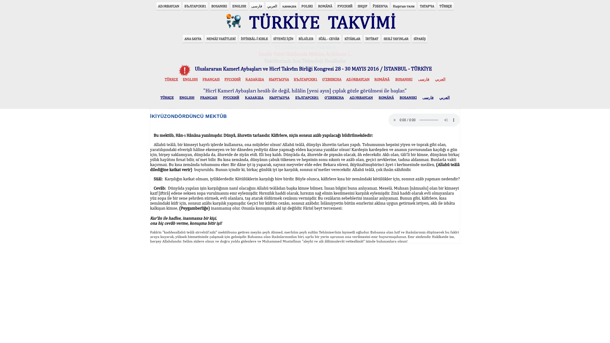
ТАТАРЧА (427, 6)
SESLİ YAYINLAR (396, 39)
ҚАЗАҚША (254, 79)
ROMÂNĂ (325, 6)
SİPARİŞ (420, 39)
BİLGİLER (306, 39)
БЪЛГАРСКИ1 (195, 6)
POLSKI (307, 6)
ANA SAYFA (192, 39)
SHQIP (362, 6)
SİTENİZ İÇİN (283, 39)
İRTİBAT (372, 39)
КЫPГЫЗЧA (279, 79)
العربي (272, 6)
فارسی (256, 6)
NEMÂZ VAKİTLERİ (221, 39)
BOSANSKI (219, 6)
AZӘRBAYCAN (168, 6)
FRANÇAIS (211, 79)
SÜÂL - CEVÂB (329, 39)
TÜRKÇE (445, 6)
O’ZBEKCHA (331, 79)
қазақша (289, 6)
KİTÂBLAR (352, 39)
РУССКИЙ (344, 6)
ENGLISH (239, 6)
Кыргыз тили (404, 6)
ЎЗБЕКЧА (380, 6)
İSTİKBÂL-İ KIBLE (254, 39)
